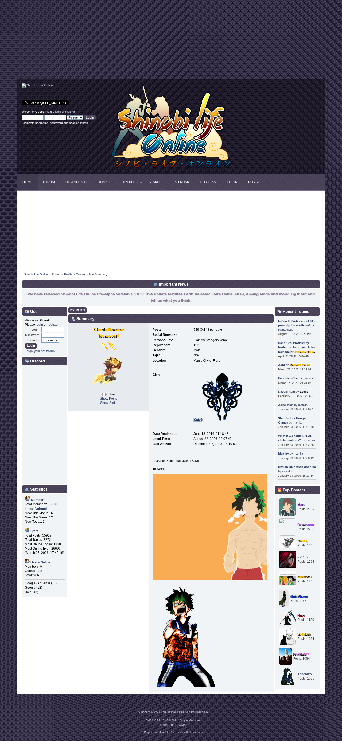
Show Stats (108, 403)
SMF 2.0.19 (153, 720)
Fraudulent (301, 654)
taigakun (303, 634)
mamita (308, 378)
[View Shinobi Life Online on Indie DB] (38, 85)
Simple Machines (190, 720)
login (58, 111)
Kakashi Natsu (304, 351)
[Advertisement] (94, 41)
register (70, 111)
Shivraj (302, 541)
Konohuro (304, 674)
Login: (35, 330)
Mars (301, 505)
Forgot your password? (40, 351)
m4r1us (302, 557)
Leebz (304, 391)
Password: (32, 335)
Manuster (304, 577)
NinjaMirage (299, 596)
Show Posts (108, 398)
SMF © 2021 (170, 720)
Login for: (33, 340)
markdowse (285, 329)
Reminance (306, 525)
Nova (301, 615)
